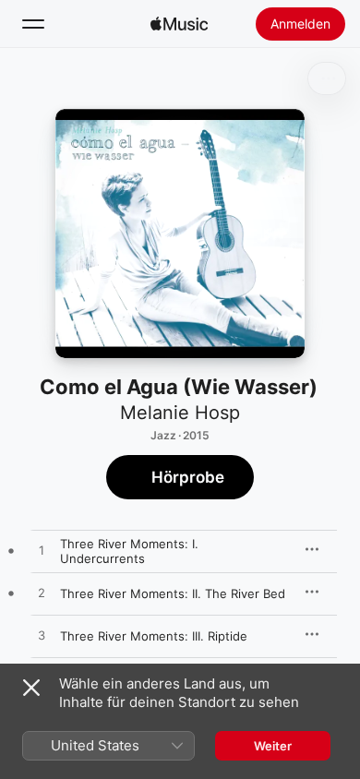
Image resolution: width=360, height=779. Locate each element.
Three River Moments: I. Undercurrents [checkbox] (129, 551)
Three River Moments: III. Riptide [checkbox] (153, 636)
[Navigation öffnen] (33, 24)
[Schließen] (31, 687)
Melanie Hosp (180, 412)
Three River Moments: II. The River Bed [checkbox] (172, 593)
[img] (179, 24)
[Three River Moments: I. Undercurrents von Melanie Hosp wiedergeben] (41, 551)
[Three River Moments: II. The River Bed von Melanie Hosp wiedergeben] (41, 593)
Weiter (273, 745)
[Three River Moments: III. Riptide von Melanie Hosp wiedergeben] (41, 636)
